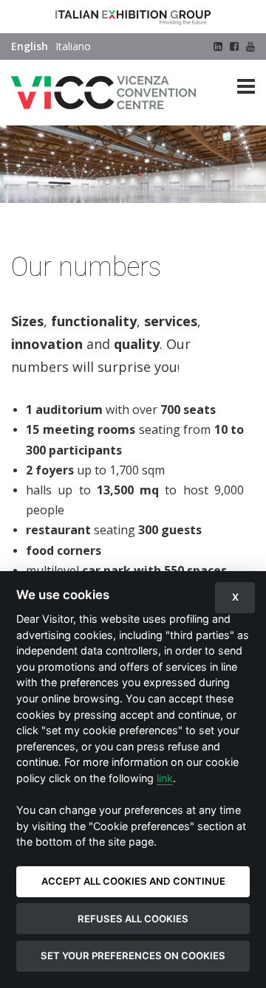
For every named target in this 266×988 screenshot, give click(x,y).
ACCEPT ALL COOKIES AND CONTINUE (133, 881)
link (165, 778)
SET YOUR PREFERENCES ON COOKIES (133, 955)
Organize (66, 219)
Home (25, 219)
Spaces (110, 219)
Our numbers (164, 219)
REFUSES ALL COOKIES (133, 919)
